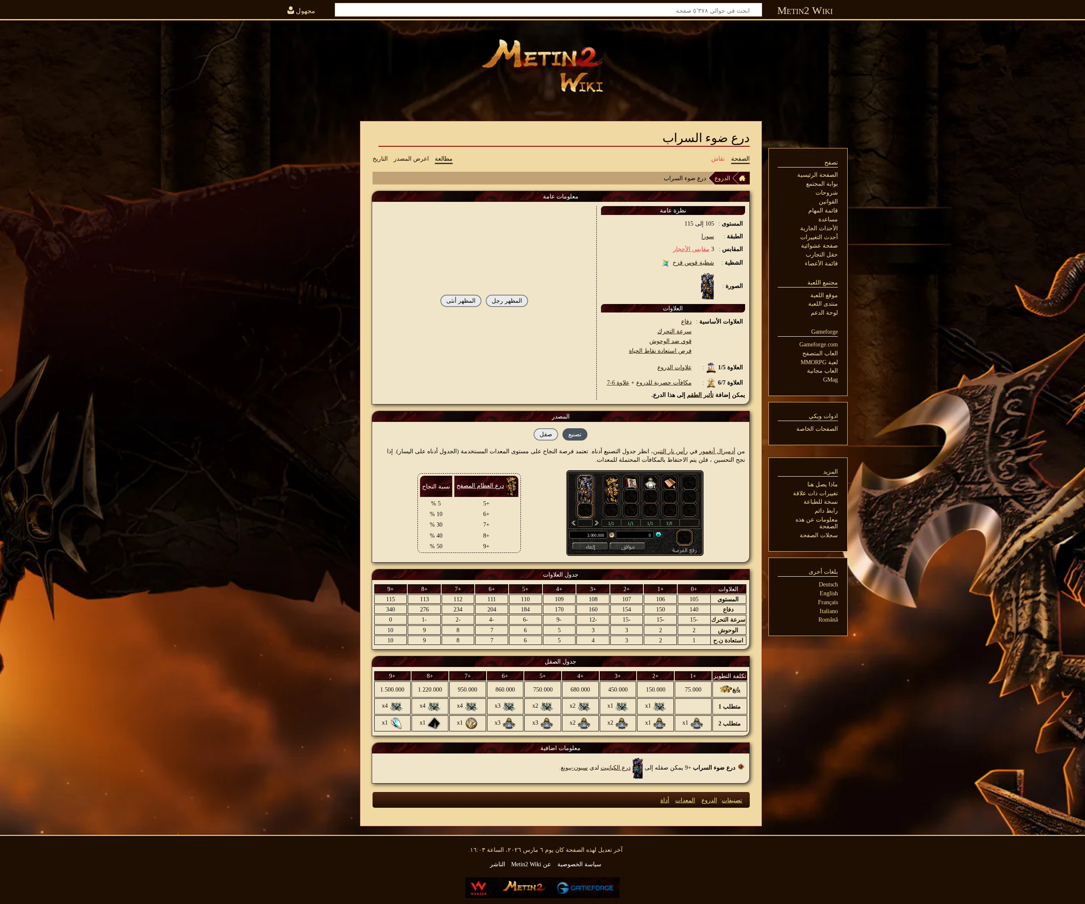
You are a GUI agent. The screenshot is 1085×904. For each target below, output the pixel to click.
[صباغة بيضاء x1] (650, 482)
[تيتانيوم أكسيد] (471, 722)
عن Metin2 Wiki (531, 864)
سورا (707, 236)
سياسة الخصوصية (579, 864)
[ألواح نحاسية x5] (670, 482)
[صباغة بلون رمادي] (697, 722)
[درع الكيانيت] (637, 767)
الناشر (497, 864)
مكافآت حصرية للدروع (664, 382)
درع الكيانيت (616, 767)
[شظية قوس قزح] (665, 262)
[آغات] (434, 722)
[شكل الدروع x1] (631, 482)
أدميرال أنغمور (717, 451)
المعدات (685, 800)
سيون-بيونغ (574, 767)
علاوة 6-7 (618, 382)
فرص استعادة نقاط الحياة (660, 350)
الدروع (722, 178)
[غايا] (635, 534)
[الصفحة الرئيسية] (744, 178)
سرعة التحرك (674, 331)
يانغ (736, 689)
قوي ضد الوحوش (670, 341)
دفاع (686, 321)
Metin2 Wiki (805, 10)
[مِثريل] (659, 705)
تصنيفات (732, 800)
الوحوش (728, 630)
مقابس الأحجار (691, 249)
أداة (664, 800)
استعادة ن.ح (728, 640)
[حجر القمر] (396, 722)
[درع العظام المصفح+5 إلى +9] (611, 488)
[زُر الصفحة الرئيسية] (542, 66)
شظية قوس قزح (693, 262)
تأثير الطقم (700, 394)
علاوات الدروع (674, 367)
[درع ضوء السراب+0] (585, 488)
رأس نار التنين (670, 451)
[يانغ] (589, 534)
